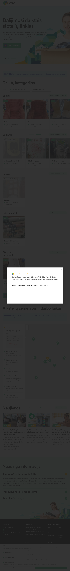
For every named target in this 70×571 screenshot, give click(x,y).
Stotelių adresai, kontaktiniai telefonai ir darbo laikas (30, 285)
